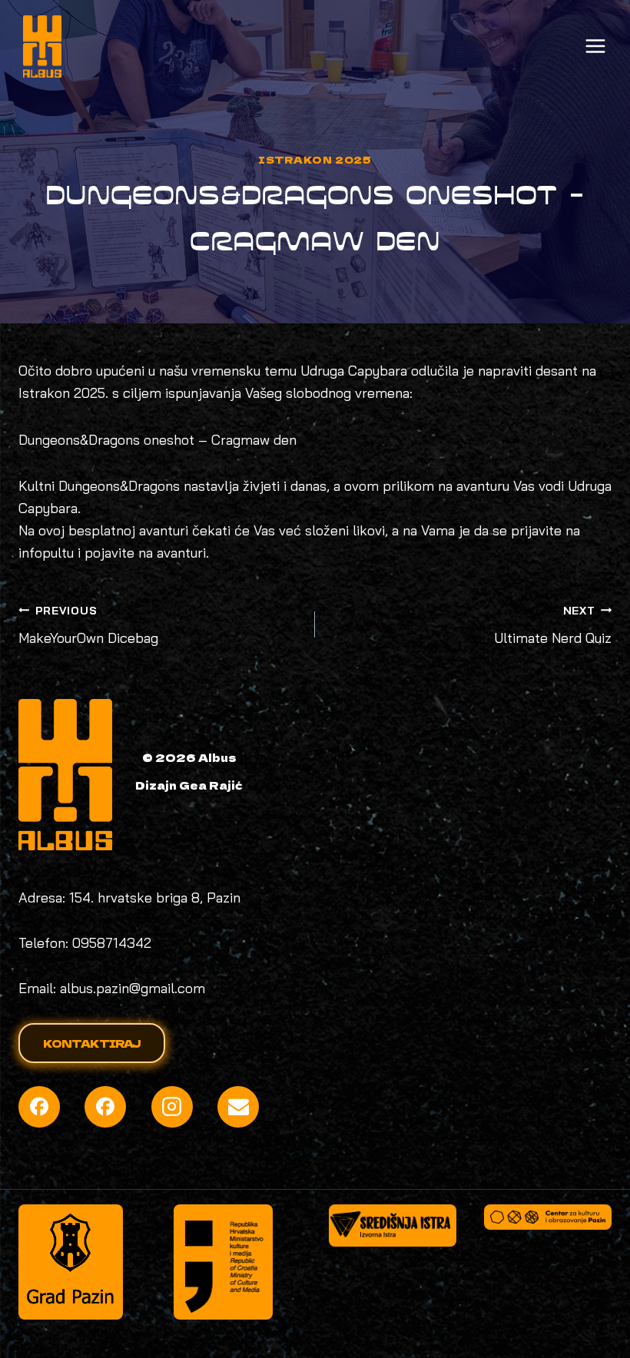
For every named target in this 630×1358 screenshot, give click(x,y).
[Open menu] (595, 46)
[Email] (238, 1107)
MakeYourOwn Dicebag (88, 626)
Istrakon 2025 (314, 159)
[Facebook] (39, 1107)
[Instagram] (172, 1107)
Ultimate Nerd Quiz (553, 626)
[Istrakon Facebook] (105, 1107)
